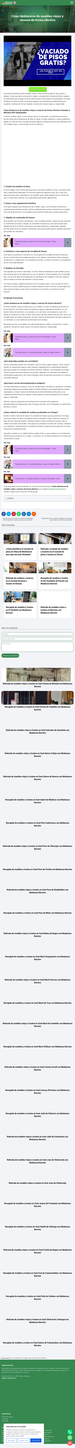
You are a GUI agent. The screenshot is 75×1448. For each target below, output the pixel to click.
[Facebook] (3, 514)
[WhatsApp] (19, 514)
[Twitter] (8, 514)
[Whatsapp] (69, 1437)
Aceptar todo (36, 1440)
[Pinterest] (14, 514)
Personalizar (11, 1440)
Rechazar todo (23, 1440)
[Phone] (69, 1432)
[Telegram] (29, 514)
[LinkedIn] (24, 514)
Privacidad (5, 1419)
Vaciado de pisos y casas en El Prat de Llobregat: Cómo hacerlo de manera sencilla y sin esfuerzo (18, 519)
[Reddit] (34, 514)
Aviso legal (5, 1421)
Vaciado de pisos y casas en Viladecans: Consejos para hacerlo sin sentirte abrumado (56, 519)
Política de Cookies (7, 1416)
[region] (24, 1434)
